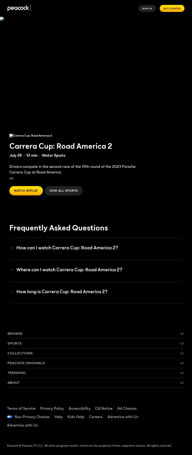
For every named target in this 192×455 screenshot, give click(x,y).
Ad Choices (127, 408)
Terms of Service (21, 408)
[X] (163, 429)
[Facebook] (163, 403)
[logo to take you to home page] (19, 8)
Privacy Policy (52, 408)
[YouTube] (163, 416)
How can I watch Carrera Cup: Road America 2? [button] (67, 247)
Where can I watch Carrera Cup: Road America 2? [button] (69, 269)
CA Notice (104, 408)
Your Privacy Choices (32, 417)
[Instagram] (175, 416)
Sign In (147, 8)
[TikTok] (175, 403)
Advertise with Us (122, 416)
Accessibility (79, 408)
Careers (96, 416)
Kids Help (75, 416)
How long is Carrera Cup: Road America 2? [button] (61, 291)
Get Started (172, 8)
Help (59, 416)
